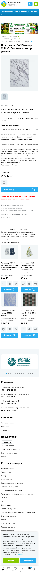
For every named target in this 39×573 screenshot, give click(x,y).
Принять (11, 561)
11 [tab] (28, 373)
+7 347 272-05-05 (23, 129)
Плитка (4, 498)
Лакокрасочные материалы (12, 483)
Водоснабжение (8, 468)
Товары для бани (11, 39)
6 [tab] (17, 373)
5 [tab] (15, 373)
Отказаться (28, 561)
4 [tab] (13, 373)
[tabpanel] (19, 362)
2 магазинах (8, 318)
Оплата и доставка (9, 453)
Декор (3, 476)
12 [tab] (30, 373)
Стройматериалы (8, 516)
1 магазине (8, 273)
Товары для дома (8, 527)
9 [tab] (23, 373)
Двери (3, 520)
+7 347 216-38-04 (8, 410)
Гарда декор (6, 472)
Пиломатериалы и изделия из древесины (18, 512)
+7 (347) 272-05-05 (14, 2)
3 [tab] (10, 373)
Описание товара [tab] (8, 139)
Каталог (13, 36)
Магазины (7, 442)
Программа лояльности (10, 449)
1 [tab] (6, 373)
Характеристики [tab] (25, 139)
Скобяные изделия (8, 509)
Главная (4, 36)
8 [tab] (21, 373)
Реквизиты (5, 430)
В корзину (9, 189)
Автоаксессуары (8, 531)
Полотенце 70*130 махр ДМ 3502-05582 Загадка (28, 313)
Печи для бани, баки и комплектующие (17, 494)
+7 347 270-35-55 (8, 390)
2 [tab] (8, 373)
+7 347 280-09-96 (8, 397)
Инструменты (6, 479)
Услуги (3, 457)
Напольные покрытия (10, 487)
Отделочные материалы (11, 490)
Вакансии (5, 427)
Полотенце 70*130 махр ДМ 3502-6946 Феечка (8, 313)
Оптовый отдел (7, 446)
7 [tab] (19, 373)
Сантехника (6, 505)
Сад (3, 501)
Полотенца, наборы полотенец (17, 41)
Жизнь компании (7, 423)
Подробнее (21, 555)
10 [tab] (26, 373)
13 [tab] (32, 373)
